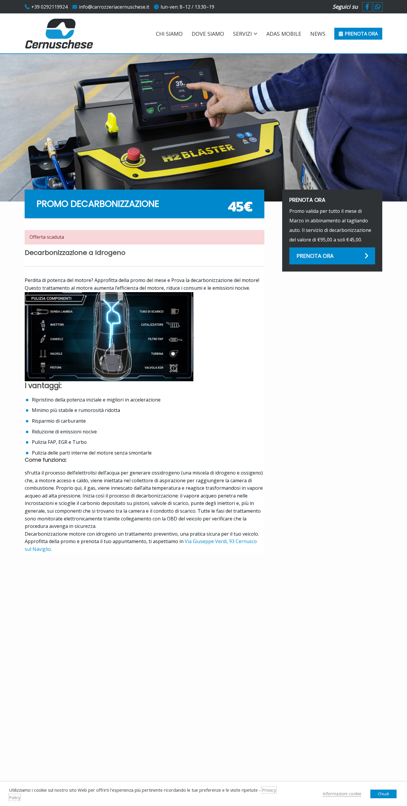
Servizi (242, 33)
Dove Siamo (208, 33)
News (317, 33)
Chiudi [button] (383, 793)
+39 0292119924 (49, 7)
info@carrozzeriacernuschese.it (114, 7)
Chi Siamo (169, 33)
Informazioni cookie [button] (342, 793)
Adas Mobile (283, 33)
